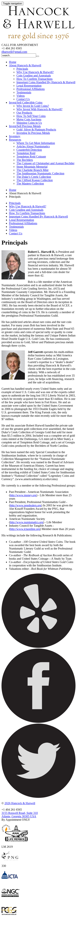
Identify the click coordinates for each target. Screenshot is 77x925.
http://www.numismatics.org (26, 522)
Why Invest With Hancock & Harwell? (39, 109)
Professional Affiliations (30, 89)
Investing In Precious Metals (33, 132)
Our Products (24, 112)
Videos (20, 95)
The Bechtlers (24, 159)
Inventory (14, 136)
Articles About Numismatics (33, 146)
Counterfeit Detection (29, 149)
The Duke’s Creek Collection (33, 176)
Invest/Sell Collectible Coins (25, 102)
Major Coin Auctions (28, 119)
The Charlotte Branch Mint (32, 170)
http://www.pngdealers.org (25, 505)
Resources (15, 139)
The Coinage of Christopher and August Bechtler (45, 163)
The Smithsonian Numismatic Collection (40, 173)
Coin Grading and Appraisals (33, 75)
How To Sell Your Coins (31, 116)
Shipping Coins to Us (29, 122)
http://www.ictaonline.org (25, 529)
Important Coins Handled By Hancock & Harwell (45, 82)
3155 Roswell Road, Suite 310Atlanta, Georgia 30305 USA (19, 814)
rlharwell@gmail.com (14, 51)
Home (12, 62)
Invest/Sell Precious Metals (25, 126)
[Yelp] (38, 646)
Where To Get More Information (35, 143)
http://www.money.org (23, 495)
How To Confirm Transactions (34, 78)
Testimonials (23, 92)
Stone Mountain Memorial (31, 166)
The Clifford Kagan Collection (34, 180)
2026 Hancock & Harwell (19, 803)
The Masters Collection (30, 183)
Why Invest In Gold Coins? (32, 105)
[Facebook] (38, 721)
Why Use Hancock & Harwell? (35, 72)
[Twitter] (38, 796)
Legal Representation (28, 85)
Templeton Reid (25, 153)
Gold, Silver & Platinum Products (36, 129)
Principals (22, 68)
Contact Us (23, 99)
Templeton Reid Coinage (31, 156)
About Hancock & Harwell (25, 65)
